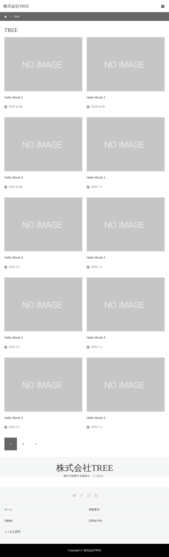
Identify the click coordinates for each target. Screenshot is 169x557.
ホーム (8, 509)
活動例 (8, 520)
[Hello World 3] (43, 144)
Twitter (73, 494)
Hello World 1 (13, 97)
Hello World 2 (96, 97)
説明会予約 (95, 520)
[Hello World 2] (126, 64)
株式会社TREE (16, 6)
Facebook (81, 494)
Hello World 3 (13, 177)
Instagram (88, 494)
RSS (95, 494)
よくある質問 (12, 531)
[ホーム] (5, 13)
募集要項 (94, 509)
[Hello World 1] (43, 64)
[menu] (163, 6)
